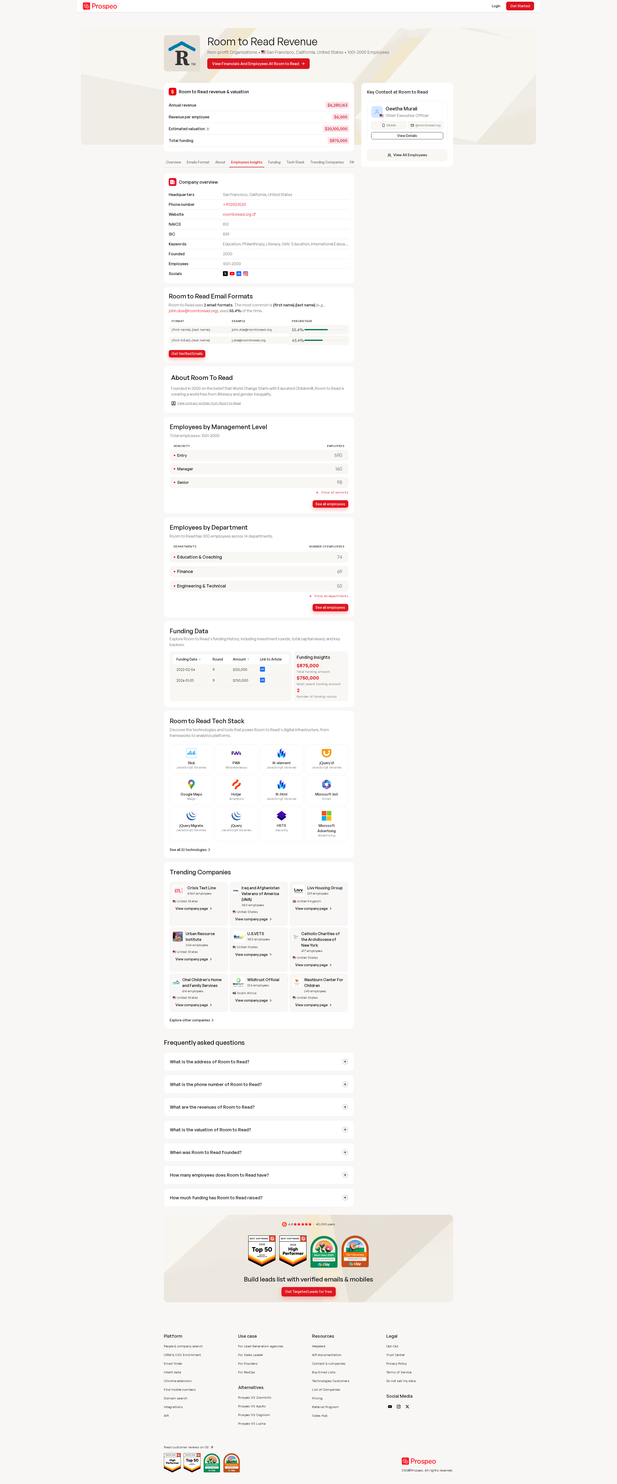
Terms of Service (399, 1372)
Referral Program (325, 1407)
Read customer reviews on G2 (186, 1447)
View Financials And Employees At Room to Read (255, 63)
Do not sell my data (401, 1381)
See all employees (330, 504)
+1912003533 (234, 204)
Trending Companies (327, 162)
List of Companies (326, 1389)
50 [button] (339, 586)
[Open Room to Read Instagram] (245, 273)
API (166, 1415)
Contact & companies (329, 1363)
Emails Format (198, 162)
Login (496, 6)
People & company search (183, 1346)
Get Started (520, 6)
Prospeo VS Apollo (252, 1406)
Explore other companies (190, 1020)
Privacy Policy (396, 1363)
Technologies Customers (330, 1381)
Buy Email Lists (324, 1372)
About (220, 162)
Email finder (173, 1363)
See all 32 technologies (188, 850)
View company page (191, 908)
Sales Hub (320, 1415)
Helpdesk (319, 1346)
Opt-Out (392, 1346)
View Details (407, 136)
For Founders (248, 1363)
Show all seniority (334, 492)
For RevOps (246, 1372)
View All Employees (410, 155)
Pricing (317, 1398)
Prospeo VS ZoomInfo (254, 1397)
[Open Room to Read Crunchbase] (238, 273)
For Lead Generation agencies (260, 1346)
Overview (173, 162)
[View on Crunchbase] (262, 669)
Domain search (176, 1398)
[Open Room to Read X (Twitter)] (225, 273)
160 (338, 469)
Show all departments (331, 596)
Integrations (173, 1407)
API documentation (327, 1355)
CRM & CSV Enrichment (182, 1355)
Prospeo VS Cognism (254, 1415)
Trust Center (395, 1355)
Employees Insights (246, 162)
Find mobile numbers (180, 1389)
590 (338, 455)
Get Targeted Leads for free (308, 1291)
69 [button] (339, 571)
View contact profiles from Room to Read (209, 403)
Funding (274, 162)
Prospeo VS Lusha (252, 1423)
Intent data (172, 1372)
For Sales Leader (250, 1355)
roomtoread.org (237, 214)
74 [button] (339, 557)
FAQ (353, 162)
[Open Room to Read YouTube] (232, 273)
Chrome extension (178, 1381)
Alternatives (251, 1387)
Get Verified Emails (187, 353)
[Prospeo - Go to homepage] (100, 6)
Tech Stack (295, 162)
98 (339, 482)
